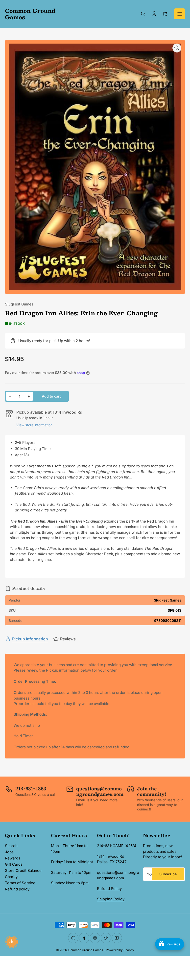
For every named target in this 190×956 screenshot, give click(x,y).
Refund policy (17, 889)
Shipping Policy (110, 899)
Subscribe (168, 874)
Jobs (9, 852)
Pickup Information (30, 638)
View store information (34, 425)
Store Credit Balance (23, 870)
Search (11, 845)
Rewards (12, 858)
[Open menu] (179, 13)
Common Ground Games (85, 950)
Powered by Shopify (120, 950)
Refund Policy (109, 888)
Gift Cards (14, 864)
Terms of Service (20, 883)
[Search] (143, 13)
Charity (11, 876)
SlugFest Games (19, 304)
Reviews (68, 638)
